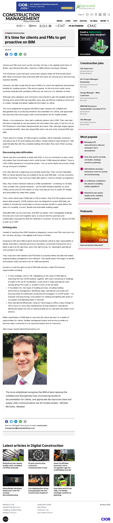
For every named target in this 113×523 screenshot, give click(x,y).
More (103, 21)
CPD (75, 21)
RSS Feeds (41, 507)
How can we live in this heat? (91, 245)
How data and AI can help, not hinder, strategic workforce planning (95, 160)
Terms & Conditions (12, 510)
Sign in (81, 14)
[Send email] (25, 54)
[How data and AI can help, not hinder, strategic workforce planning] (64, 480)
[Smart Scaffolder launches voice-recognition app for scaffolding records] (64, 455)
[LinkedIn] (104, 14)
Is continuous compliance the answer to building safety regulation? (95, 183)
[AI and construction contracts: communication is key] (38, 455)
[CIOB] (83, 519)
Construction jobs (92, 63)
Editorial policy (45, 513)
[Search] (109, 14)
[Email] (91, 14)
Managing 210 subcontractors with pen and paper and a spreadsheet (94, 146)
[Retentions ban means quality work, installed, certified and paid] (13, 455)
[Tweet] (11, 54)
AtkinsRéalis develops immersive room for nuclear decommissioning (96, 172)
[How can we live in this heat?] (94, 229)
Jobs (68, 21)
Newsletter (8, 505)
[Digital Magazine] (96, 14)
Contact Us (43, 510)
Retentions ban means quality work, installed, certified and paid (93, 195)
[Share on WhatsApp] (20, 54)
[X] (100, 14)
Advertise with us (11, 507)
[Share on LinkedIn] (15, 54)
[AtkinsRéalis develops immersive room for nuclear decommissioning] (13, 480)
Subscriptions (44, 505)
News (60, 21)
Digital (83, 21)
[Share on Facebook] (6, 54)
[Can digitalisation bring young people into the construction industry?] (38, 480)
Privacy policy (9, 513)
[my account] (87, 14)
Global (94, 21)
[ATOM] (29, 519)
